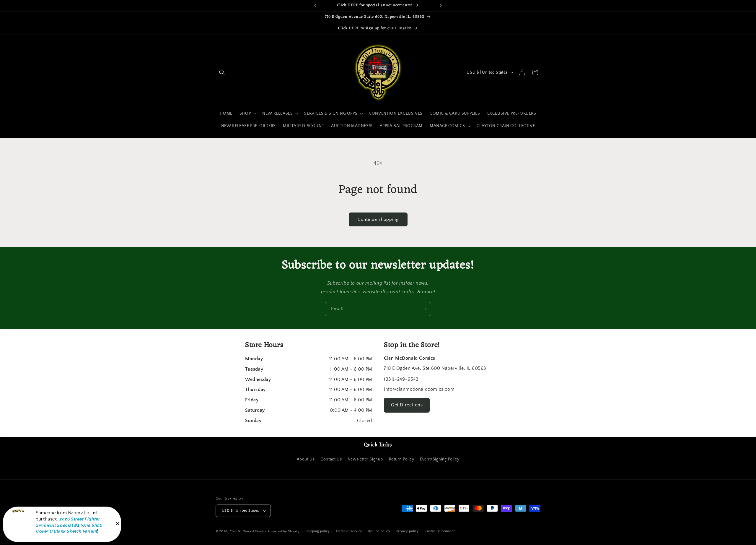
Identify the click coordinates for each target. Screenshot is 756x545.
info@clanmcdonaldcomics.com (419, 389)
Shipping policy (318, 531)
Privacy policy (407, 531)
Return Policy (401, 459)
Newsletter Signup (365, 459)
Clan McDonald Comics (248, 531)
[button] (222, 72)
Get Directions (407, 405)
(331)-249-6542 (401, 379)
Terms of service (349, 531)
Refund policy (379, 531)
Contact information (440, 531)
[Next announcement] (440, 5)
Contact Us (331, 459)
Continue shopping (378, 219)
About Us (306, 459)
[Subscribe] (424, 309)
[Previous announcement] (315, 5)
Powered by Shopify (284, 531)
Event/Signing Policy (439, 459)
